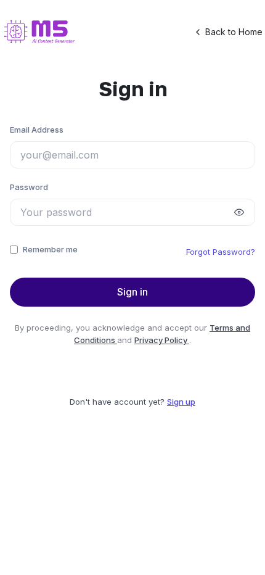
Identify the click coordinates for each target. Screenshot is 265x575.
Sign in (132, 292)
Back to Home (234, 32)
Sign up (181, 402)
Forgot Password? (220, 252)
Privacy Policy (161, 340)
